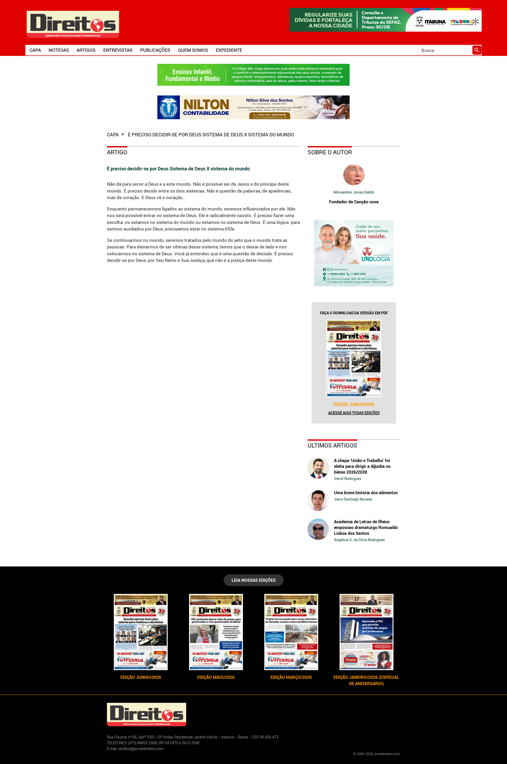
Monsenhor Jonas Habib (354, 192)
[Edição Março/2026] (291, 632)
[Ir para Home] (72, 23)
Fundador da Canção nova (354, 202)
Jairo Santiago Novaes (353, 499)
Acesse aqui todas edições (354, 412)
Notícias (59, 50)
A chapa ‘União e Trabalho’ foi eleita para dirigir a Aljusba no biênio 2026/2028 (362, 466)
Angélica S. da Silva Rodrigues (359, 539)
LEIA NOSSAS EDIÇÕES (254, 580)
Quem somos (193, 50)
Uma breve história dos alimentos (366, 493)
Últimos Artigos (332, 445)
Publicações (155, 50)
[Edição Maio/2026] (216, 632)
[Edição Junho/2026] (354, 358)
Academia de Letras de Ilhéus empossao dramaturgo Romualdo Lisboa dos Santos (366, 527)
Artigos (86, 50)
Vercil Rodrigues (347, 478)
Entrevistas (118, 50)
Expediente (229, 50)
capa (113, 134)
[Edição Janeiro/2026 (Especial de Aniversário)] (366, 632)
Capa (35, 50)
